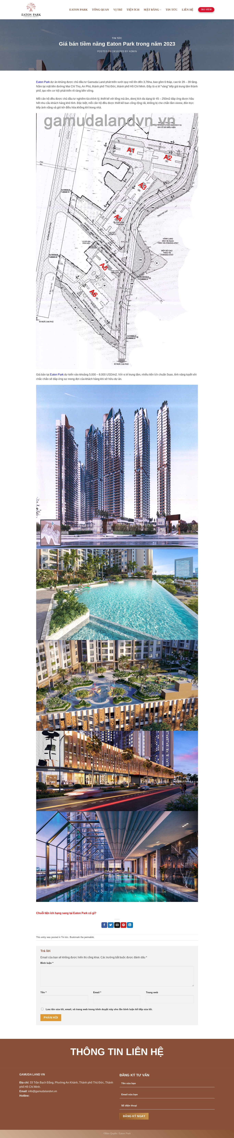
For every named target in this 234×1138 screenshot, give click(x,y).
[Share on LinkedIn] (130, 925)
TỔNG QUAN (100, 9)
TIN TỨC (171, 9)
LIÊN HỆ (187, 9)
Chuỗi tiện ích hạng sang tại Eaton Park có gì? (66, 913)
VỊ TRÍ (117, 9)
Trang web (152, 992)
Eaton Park (43, 82)
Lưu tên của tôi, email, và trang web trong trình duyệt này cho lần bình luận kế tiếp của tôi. (99, 1009)
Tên (43, 992)
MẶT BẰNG (151, 9)
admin (133, 51)
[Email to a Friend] (117, 925)
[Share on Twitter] (111, 925)
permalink (89, 937)
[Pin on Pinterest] (123, 925)
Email (97, 992)
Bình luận (46, 963)
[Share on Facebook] (104, 925)
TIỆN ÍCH (133, 9)
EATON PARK (78, 9)
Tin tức (117, 38)
